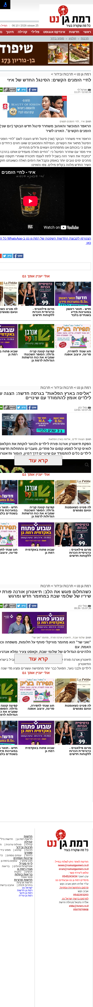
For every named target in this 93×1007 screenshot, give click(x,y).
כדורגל (28, 855)
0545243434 (69, 876)
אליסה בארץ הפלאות (59, 439)
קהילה (22, 32)
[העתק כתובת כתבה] (9, 91)
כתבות (17, 871)
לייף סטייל (25, 863)
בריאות (6, 866)
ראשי (87, 32)
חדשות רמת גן (24, 839)
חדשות (74, 32)
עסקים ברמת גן (9, 860)
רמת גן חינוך (25, 892)
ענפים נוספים (13, 855)
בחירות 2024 (25, 885)
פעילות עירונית (13, 844)
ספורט (28, 852)
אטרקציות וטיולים (22, 866)
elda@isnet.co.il (78, 906)
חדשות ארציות (23, 879)
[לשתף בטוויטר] (21, 91)
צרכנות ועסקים (22, 858)
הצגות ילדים (78, 439)
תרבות (85, 38)
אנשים (28, 871)
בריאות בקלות (23, 874)
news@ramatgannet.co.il (73, 865)
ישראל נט (26, 887)
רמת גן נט (83, 74)
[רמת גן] (66, 27)
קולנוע (72, 38)
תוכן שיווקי (26, 860)
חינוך (10, 32)
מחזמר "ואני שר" (40, 637)
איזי (82, 121)
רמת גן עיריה (25, 895)
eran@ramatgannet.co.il (73, 869)
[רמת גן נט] (64, 852)
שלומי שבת (78, 637)
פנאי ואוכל (26, 877)
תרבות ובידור (63, 74)
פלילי (35, 32)
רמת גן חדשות (24, 890)
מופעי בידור (57, 38)
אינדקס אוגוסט (54, 32)
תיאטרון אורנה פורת (60, 637)
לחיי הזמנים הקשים (69, 121)
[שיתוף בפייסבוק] (32, 91)
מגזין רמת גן (24, 869)
